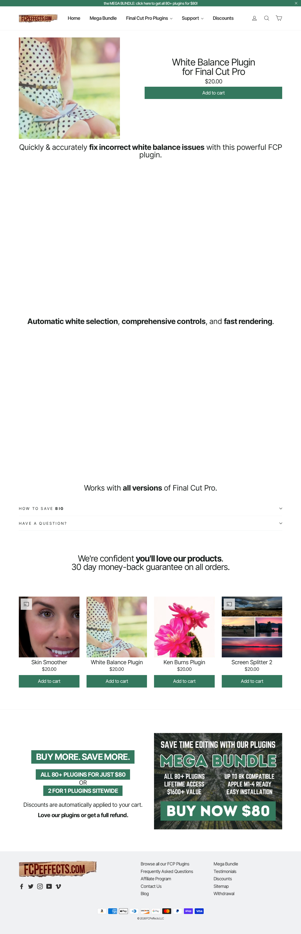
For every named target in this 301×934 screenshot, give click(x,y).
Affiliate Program (156, 878)
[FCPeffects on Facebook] (21, 886)
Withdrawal (224, 893)
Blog (145, 893)
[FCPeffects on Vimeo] (58, 886)
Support (191, 18)
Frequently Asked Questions (167, 871)
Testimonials (225, 871)
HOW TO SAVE (41, 508)
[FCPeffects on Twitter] (31, 886)
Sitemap (221, 886)
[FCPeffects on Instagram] (40, 886)
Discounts (223, 18)
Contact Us (151, 886)
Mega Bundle (103, 18)
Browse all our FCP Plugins (165, 863)
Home (74, 18)
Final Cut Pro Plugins (147, 18)
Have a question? (43, 523)
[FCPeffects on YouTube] (49, 886)
